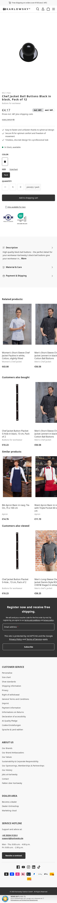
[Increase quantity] (20, 187)
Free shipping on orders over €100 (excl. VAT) (29, 2)
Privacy (5, 690)
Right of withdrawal (10, 694)
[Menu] (53, 9)
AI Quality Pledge (9, 720)
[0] (37, 110)
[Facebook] (18, 867)
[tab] (28, 253)
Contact (5, 779)
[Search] (37, 9)
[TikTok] (37, 867)
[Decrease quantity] (5, 187)
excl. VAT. (49, 110)
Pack (6, 175)
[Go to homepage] (18, 9)
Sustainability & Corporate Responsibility (20, 761)
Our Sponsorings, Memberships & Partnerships (23, 765)
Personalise (7, 673)
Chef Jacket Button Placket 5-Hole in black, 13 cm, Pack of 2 (16, 433)
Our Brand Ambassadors (13, 752)
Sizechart (14, 169)
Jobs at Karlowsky (9, 774)
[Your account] (43, 9)
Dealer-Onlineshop (10, 806)
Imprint (5, 703)
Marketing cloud (9, 810)
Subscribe (28, 647)
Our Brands (7, 748)
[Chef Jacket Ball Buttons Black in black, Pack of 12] (28, 52)
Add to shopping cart (28, 198)
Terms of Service (34, 639)
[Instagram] (27, 867)
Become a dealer (9, 802)
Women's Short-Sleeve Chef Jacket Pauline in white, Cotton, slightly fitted (16, 355)
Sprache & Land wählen (12, 729)
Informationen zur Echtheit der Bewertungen (24, 900)
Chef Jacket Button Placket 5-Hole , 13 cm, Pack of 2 (15, 581)
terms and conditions (32, 620)
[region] (28, 52)
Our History (7, 770)
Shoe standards (9, 681)
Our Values (7, 757)
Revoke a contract (13, 855)
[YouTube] (22, 867)
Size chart (6, 677)
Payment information (11, 707)
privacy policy (49, 620)
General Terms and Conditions (15, 699)
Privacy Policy (15, 639)
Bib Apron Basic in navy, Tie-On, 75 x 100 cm (16, 506)
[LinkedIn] (32, 867)
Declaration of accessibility (14, 716)
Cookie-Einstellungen (11, 725)
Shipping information (11, 686)
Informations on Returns (13, 712)
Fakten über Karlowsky (12, 783)
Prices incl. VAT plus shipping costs (17, 114)
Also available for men (16, 207)
